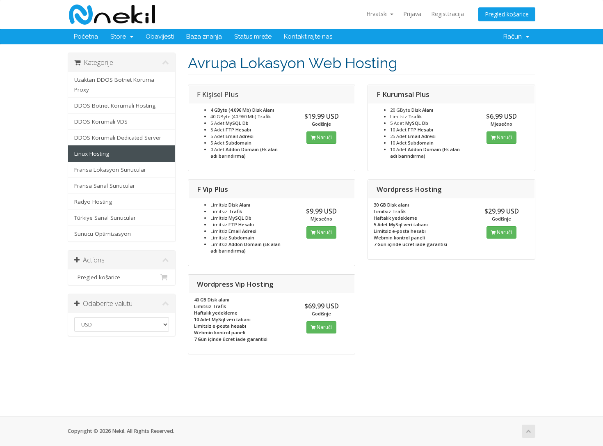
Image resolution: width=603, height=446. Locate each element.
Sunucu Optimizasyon (102, 233)
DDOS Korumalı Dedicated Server (117, 137)
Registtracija (447, 14)
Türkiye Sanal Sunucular (105, 217)
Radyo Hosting (93, 201)
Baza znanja (204, 36)
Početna (86, 36)
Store (119, 36)
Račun (514, 36)
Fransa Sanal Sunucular (104, 185)
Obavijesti (160, 36)
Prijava (412, 14)
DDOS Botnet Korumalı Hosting (114, 105)
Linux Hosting (91, 153)
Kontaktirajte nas (308, 36)
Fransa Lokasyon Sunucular (110, 169)
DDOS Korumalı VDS (101, 121)
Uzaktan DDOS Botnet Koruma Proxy (114, 84)
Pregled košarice (507, 14)
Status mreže (253, 36)
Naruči (323, 137)
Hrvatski (377, 14)
